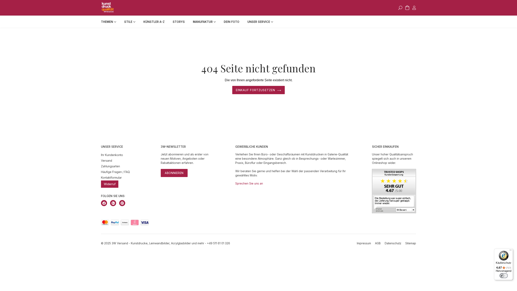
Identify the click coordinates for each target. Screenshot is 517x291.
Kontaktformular (111, 177)
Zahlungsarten (110, 166)
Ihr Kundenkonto (112, 155)
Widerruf (110, 184)
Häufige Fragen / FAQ (115, 172)
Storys (179, 21)
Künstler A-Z (154, 21)
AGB (378, 243)
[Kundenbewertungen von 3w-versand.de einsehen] (394, 212)
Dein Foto (231, 21)
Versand (106, 160)
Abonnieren (174, 173)
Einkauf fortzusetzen (255, 90)
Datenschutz (393, 243)
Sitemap (410, 243)
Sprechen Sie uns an (249, 183)
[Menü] (510, 251)
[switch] (504, 275)
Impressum (364, 243)
